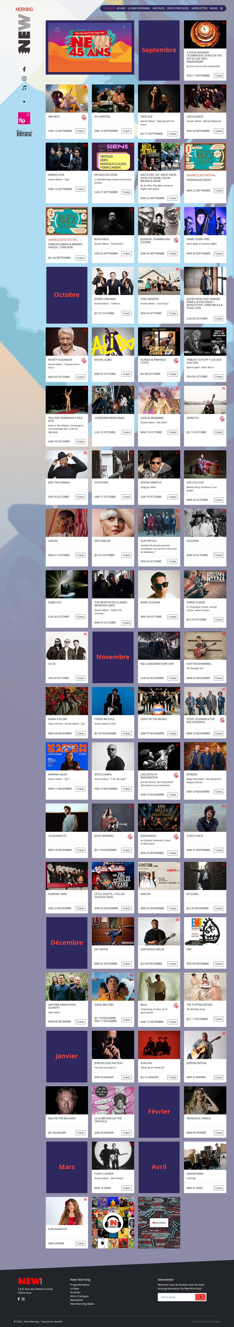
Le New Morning (139, 8)
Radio (214, 8)
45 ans (121, 8)
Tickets (218, 75)
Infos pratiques (178, 8)
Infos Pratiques (79, 1296)
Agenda (109, 8)
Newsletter (199, 8)
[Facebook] (19, 1299)
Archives (159, 8)
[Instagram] (23, 1299)
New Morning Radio (82, 1304)
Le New (74, 1288)
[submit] (200, 1297)
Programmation (80, 1284)
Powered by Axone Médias (206, 1321)
